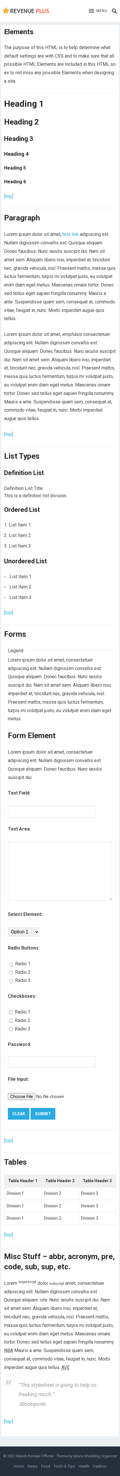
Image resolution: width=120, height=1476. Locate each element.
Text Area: (19, 829)
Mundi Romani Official (34, 1456)
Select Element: (25, 914)
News (32, 1466)
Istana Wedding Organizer (95, 1456)
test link (70, 234)
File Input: (18, 1079)
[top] (8, 196)
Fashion (100, 1466)
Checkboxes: (22, 996)
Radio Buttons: (24, 948)
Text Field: (19, 793)
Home (19, 1466)
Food (45, 1466)
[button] (98, 11)
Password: (19, 1044)
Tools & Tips (64, 1466)
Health (84, 1466)
